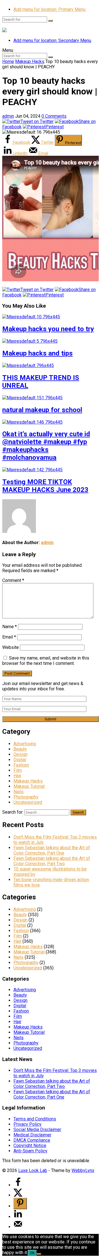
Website (10, 647)
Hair (17, 775)
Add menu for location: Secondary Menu (52, 40)
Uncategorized (27, 802)
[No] (39, 1254)
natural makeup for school (42, 410)
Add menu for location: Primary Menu (49, 9)
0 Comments (54, 116)
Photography (25, 797)
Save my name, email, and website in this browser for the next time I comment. (45, 660)
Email (9, 637)
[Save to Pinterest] (20, 1203)
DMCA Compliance (31, 1140)
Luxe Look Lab (32, 1170)
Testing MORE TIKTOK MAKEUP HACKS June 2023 (45, 486)
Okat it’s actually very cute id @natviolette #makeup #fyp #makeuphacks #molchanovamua (46, 445)
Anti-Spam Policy (30, 1150)
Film (17, 770)
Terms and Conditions (34, 1119)
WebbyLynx (83, 1170)
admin (8, 116)
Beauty (20, 749)
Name (9, 626)
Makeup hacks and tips (37, 353)
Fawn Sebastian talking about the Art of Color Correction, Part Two (51, 861)
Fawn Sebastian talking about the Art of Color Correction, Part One (51, 850)
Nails (18, 791)
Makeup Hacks (29, 61)
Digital (19, 759)
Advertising (24, 743)
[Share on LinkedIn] (17, 1216)
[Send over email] (17, 1226)
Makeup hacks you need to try (48, 329)
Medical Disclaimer (32, 1135)
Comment (13, 580)
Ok (32, 1253)
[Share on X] (17, 1195)
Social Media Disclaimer (37, 1129)
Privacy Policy (27, 1124)
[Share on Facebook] (17, 1185)
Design (20, 754)
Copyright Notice (29, 1145)
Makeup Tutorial (29, 786)
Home (8, 61)
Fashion (21, 765)
